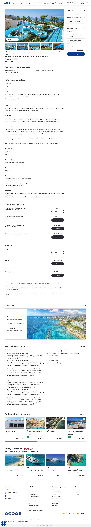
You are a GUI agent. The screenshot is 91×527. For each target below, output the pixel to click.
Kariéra (30, 503)
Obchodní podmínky (34, 496)
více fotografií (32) (12, 39)
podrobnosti (79, 50)
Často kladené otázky (57, 498)
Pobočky (31, 492)
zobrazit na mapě (12, 99)
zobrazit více (83, 414)
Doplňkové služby (56, 492)
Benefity (54, 494)
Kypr (18, 7)
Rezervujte (76, 54)
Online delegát (55, 501)
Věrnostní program (56, 489)
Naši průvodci (55, 503)
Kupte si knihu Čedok (80, 492)
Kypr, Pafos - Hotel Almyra (52, 417)
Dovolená (7, 7)
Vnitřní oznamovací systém (36, 510)
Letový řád (70, 36)
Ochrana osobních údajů (33, 519)
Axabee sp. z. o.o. (25, 521)
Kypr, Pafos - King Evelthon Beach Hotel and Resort (76, 418)
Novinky (77, 494)
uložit (62, 51)
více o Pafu (83, 305)
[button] (3, 523)
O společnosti (32, 489)
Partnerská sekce (22, 519)
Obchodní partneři (33, 494)
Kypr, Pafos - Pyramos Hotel (11, 417)
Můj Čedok (54, 505)
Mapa (13, 54)
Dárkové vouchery (56, 496)
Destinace (31, 508)
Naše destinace (13, 7)
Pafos (21, 7)
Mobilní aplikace (79, 489)
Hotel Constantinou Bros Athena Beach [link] (31, 7)
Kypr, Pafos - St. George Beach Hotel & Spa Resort (35, 418)
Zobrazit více (82, 346)
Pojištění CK (32, 498)
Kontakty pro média (34, 505)
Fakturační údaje (33, 501)
